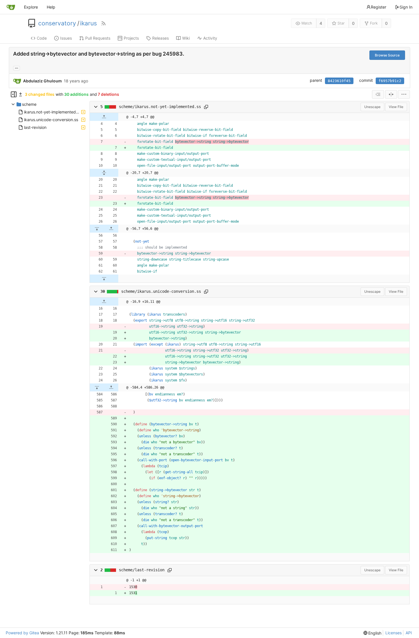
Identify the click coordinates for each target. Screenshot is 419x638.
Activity (210, 38)
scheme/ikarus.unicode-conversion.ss (161, 291)
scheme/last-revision (141, 570)
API (409, 632)
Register (378, 7)
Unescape (372, 107)
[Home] (11, 7)
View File (396, 107)
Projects (131, 38)
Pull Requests (97, 38)
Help (51, 7)
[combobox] (378, 94)
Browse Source (387, 55)
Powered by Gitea (22, 632)
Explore (31, 7)
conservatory (57, 23)
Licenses (393, 632)
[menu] (404, 94)
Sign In (406, 7)
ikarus (88, 23)
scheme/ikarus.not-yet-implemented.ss (160, 106)
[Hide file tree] (13, 94)
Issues (66, 38)
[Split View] (391, 94)
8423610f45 (339, 81)
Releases (160, 38)
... (16, 67)
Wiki (186, 38)
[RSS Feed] (103, 23)
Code (42, 38)
